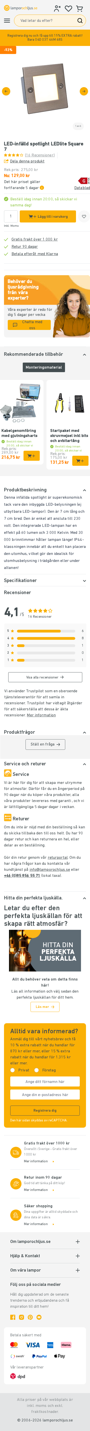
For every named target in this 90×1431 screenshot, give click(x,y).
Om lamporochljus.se (30, 1242)
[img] (45, 91)
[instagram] (21, 1317)
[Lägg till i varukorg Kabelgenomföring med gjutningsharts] (32, 456)
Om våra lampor (25, 1270)
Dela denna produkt (27, 161)
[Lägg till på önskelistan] (84, 216)
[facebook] (12, 1317)
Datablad (82, 188)
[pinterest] (30, 1317)
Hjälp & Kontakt (25, 1256)
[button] (45, 38)
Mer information (41, 715)
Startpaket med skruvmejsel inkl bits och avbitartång (69, 436)
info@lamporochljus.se (50, 870)
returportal (58, 858)
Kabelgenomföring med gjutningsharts (20, 433)
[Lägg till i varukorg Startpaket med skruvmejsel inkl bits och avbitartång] (80, 461)
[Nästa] (84, 91)
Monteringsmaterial (44, 368)
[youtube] (39, 1317)
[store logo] (20, 8)
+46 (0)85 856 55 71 (22, 876)
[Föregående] (6, 91)
